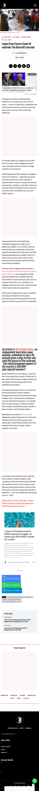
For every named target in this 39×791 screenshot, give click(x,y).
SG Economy (16, 37)
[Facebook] (11, 66)
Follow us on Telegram (13, 590)
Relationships (7, 617)
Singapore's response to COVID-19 (12, 601)
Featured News (6, 37)
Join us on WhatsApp (12, 585)
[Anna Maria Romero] (13, 53)
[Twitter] (15, 66)
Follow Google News (12, 578)
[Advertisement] (19, 136)
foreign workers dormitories (16, 597)
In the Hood (7, 625)
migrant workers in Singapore (11, 599)
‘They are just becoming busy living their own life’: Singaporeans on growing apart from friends (17, 620)
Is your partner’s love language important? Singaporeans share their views (15, 629)
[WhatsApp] (19, 66)
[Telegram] (28, 66)
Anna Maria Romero (22, 53)
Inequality (29, 597)
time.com (26, 414)
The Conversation (24, 349)
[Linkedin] (24, 66)
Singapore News (26, 37)
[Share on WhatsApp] (34, 780)
